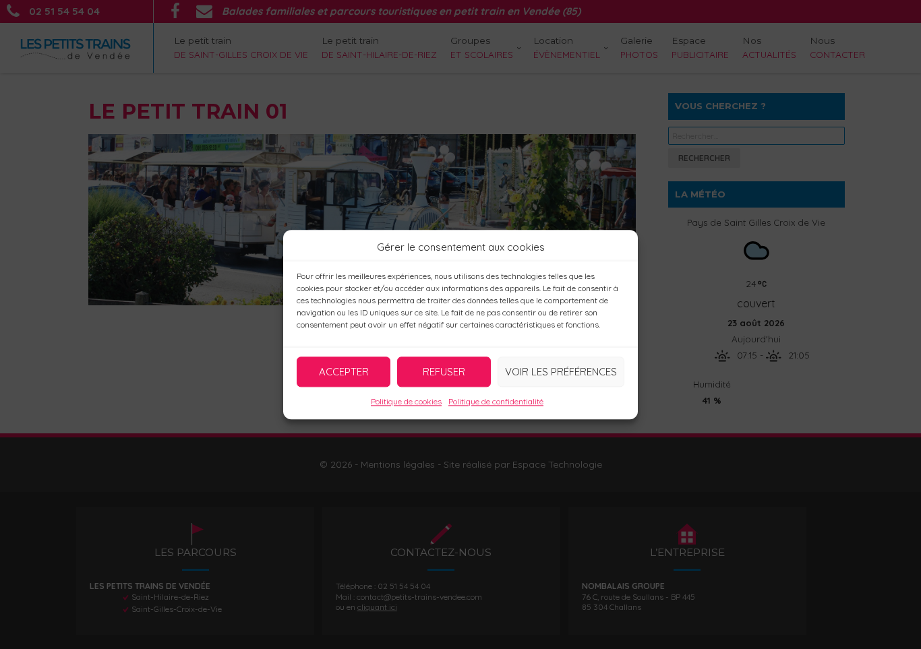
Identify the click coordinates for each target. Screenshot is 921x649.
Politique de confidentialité (495, 401)
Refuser (444, 371)
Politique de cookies (406, 401)
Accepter (344, 371)
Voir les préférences (561, 371)
